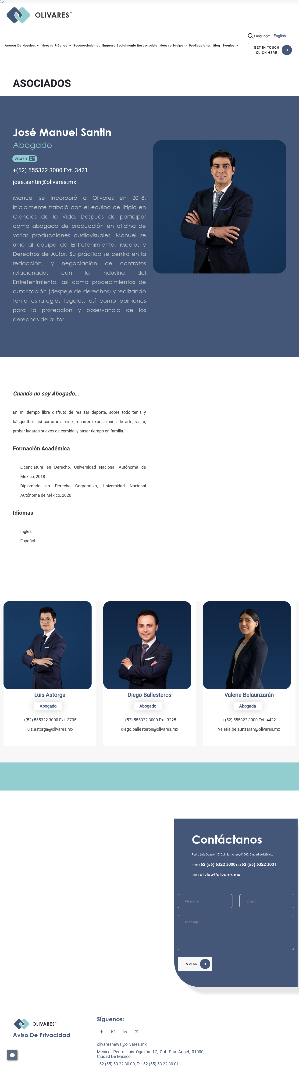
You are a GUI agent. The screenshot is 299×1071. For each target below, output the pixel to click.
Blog (216, 45)
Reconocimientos (86, 45)
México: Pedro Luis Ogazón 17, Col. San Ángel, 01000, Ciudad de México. (150, 1054)
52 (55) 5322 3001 (259, 864)
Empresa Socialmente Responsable (129, 45)
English (280, 36)
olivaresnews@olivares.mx (122, 1044)
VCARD (21, 159)
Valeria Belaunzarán (249, 695)
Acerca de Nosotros (20, 45)
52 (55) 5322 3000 (218, 864)
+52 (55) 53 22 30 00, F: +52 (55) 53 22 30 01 (138, 1063)
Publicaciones (200, 45)
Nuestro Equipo (171, 45)
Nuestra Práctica (55, 45)
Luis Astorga (49, 695)
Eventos (228, 45)
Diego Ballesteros (149, 695)
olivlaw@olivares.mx (220, 874)
